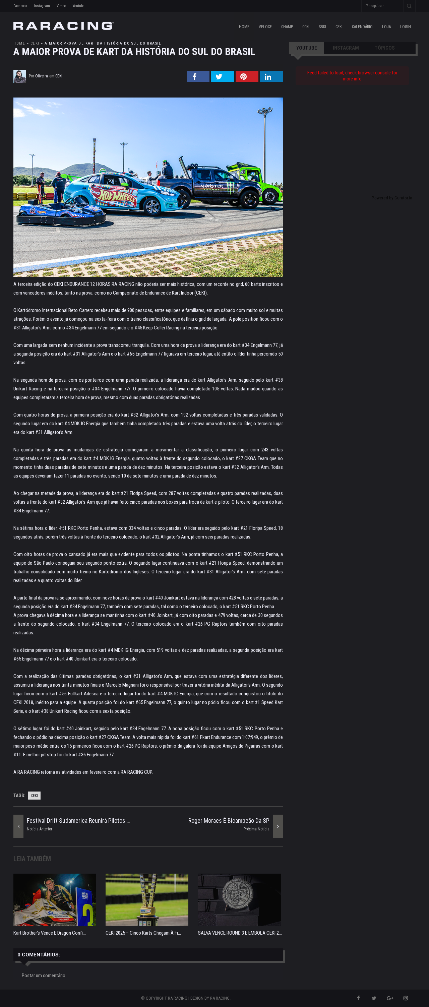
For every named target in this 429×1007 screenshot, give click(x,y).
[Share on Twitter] (222, 80)
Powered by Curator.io (392, 197)
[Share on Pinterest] (247, 80)
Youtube (78, 6)
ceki (35, 43)
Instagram (42, 6)
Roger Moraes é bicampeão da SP (228, 820)
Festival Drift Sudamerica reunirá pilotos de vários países (97, 820)
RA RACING (220, 998)
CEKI (339, 26)
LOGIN (405, 26)
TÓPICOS (385, 48)
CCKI (305, 26)
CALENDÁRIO (362, 26)
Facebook (20, 6)
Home (244, 26)
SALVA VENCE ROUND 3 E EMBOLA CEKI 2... (240, 933)
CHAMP (287, 26)
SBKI (322, 26)
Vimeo (61, 6)
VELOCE (265, 26)
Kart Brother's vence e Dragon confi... (49, 933)
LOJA (386, 26)
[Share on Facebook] (198, 80)
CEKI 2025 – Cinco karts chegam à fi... (143, 933)
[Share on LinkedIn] (271, 80)
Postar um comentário (43, 975)
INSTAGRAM (346, 48)
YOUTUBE (306, 48)
